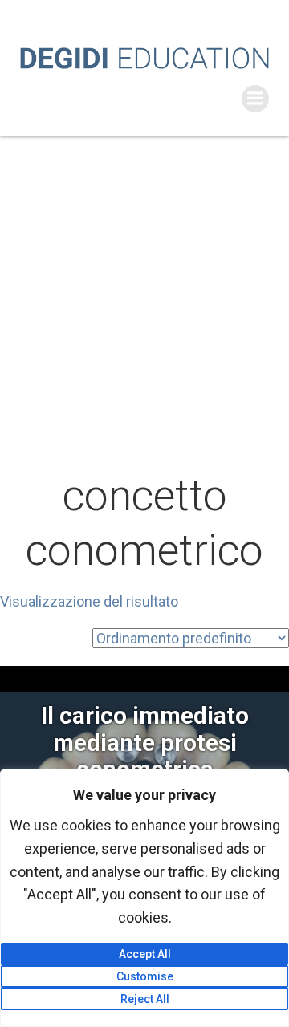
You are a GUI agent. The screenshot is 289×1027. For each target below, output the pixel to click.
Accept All (145, 954)
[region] (144, 898)
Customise (144, 976)
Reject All (144, 998)
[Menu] (255, 98)
